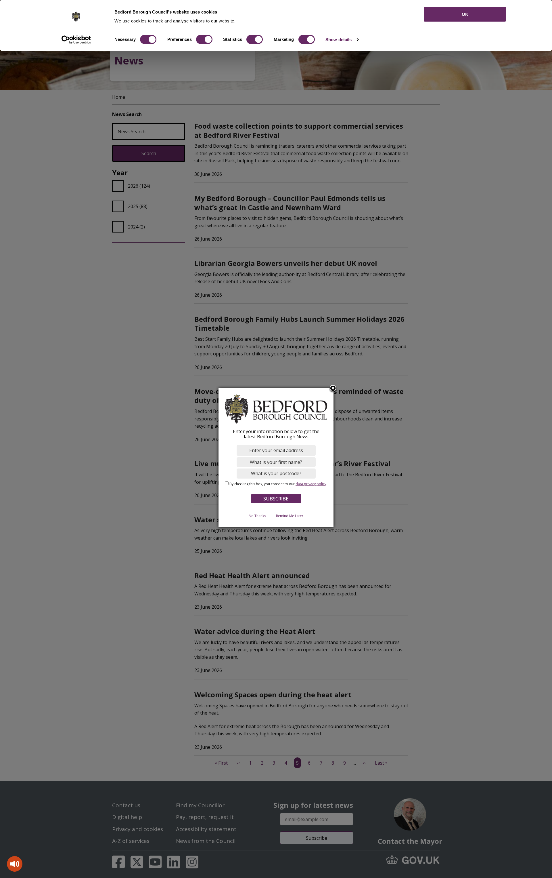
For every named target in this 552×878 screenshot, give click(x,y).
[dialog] (276, 457)
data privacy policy (311, 483)
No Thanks (257, 516)
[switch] (204, 39)
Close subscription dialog (333, 389)
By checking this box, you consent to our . (278, 483)
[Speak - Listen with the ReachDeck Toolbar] (14, 864)
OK (465, 14)
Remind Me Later (289, 516)
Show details (338, 39)
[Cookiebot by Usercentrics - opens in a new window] (76, 39)
